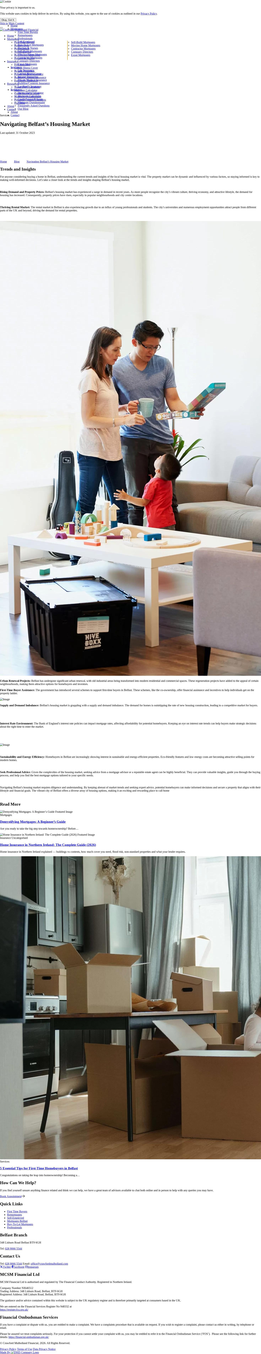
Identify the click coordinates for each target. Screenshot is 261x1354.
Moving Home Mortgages (32, 54)
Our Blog (23, 108)
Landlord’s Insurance (29, 86)
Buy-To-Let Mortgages (31, 44)
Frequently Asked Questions (34, 105)
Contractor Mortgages (30, 57)
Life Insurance (26, 70)
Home (14, 25)
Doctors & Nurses (28, 48)
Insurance (16, 67)
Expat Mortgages (27, 64)
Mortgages (17, 28)
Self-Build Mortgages (30, 51)
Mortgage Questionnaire (31, 102)
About (14, 112)
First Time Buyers (28, 32)
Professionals (25, 38)
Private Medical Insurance (32, 80)
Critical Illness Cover (29, 73)
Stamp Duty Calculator (31, 92)
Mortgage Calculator (29, 96)
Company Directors (29, 60)
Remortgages (25, 35)
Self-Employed (26, 41)
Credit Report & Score (30, 99)
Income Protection (28, 76)
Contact (15, 115)
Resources (16, 89)
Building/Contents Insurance (34, 83)
